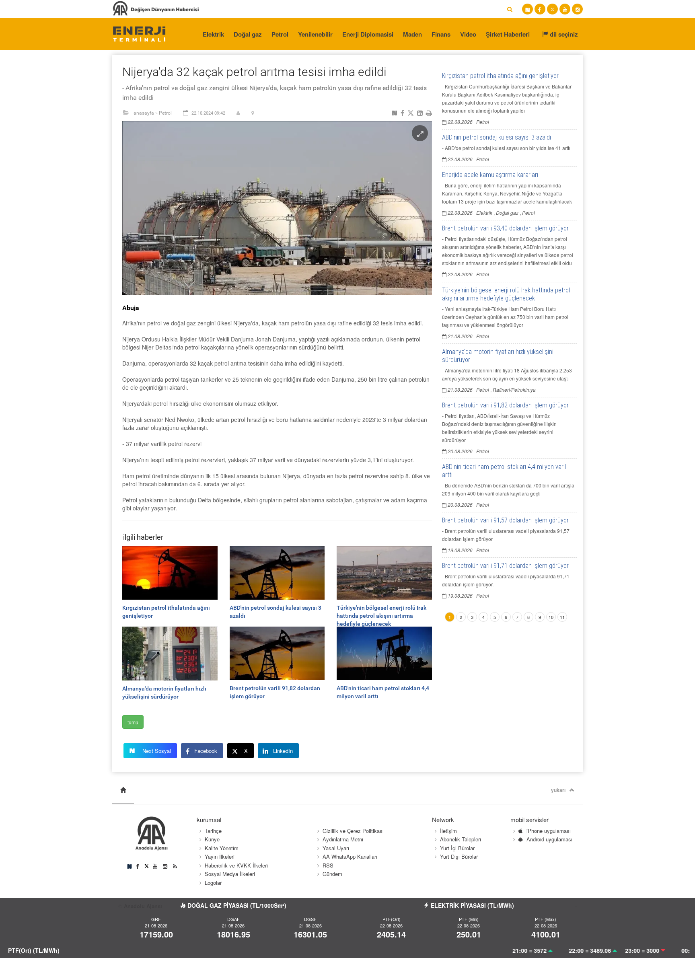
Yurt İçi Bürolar (457, 848)
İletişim (448, 831)
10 (551, 617)
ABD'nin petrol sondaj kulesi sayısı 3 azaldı (496, 137)
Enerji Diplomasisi (367, 34)
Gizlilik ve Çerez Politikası (353, 831)
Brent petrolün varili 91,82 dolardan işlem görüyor (505, 405)
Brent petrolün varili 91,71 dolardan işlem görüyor (505, 565)
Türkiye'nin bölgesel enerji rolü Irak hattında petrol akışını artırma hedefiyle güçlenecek (506, 294)
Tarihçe (213, 831)
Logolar (213, 882)
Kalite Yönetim (222, 848)
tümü (132, 722)
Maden (412, 34)
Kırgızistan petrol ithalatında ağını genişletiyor (500, 76)
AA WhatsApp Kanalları (350, 856)
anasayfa (144, 113)
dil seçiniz (563, 34)
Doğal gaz (248, 34)
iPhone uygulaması (548, 831)
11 (562, 617)
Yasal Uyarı (336, 848)
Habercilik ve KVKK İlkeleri (236, 865)
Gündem (332, 874)
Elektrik (213, 34)
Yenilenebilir (315, 34)
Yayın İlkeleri (219, 856)
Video (468, 34)
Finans (441, 34)
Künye (212, 839)
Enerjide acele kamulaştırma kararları (490, 175)
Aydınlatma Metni (343, 839)
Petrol (279, 34)
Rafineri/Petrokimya (514, 389)
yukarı (558, 790)
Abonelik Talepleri (460, 839)
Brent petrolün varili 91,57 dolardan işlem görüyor (505, 520)
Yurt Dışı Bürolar (459, 856)
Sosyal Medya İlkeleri (230, 874)
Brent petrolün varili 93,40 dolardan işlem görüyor (505, 228)
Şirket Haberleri (508, 34)
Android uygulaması (549, 839)
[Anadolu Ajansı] (139, 33)
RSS (328, 865)
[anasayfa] (123, 790)
